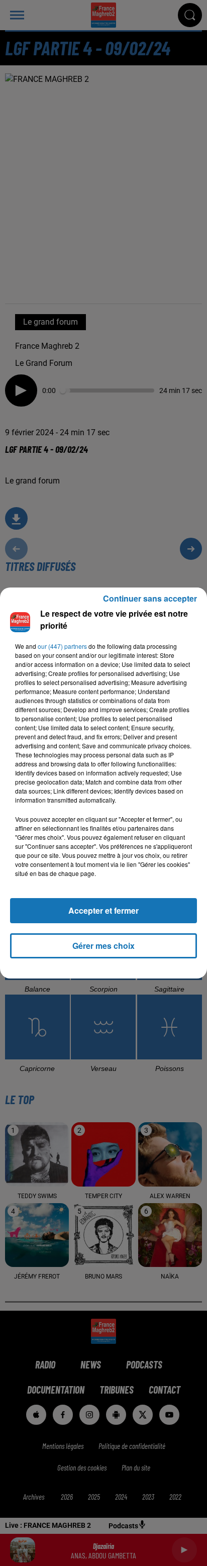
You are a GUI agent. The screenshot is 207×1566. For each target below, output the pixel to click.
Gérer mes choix (103, 945)
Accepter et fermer (103, 910)
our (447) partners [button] (62, 646)
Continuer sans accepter (150, 598)
